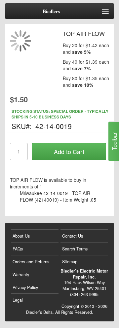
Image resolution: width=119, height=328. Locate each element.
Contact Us (72, 236)
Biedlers (51, 11)
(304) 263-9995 (84, 294)
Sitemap (69, 262)
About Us (21, 236)
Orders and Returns (31, 262)
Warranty (21, 275)
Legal (18, 300)
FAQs (18, 249)
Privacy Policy (25, 287)
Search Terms (75, 249)
